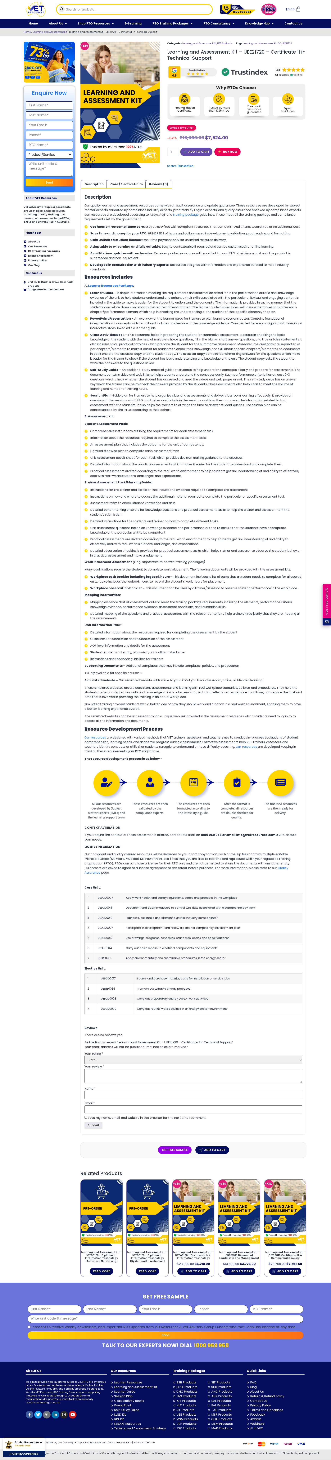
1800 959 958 (211, 1345)
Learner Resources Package (110, 285)
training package (186, 214)
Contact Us (293, 23)
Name (90, 1088)
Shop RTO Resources (94, 23)
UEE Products (224, 43)
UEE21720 (287, 43)
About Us (56, 23)
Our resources (95, 737)
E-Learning (133, 23)
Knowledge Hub (257, 23)
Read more (101, 1271)
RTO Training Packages (170, 23)
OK (279, 43)
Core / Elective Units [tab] (126, 184)
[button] (181, 127)
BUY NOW (230, 151)
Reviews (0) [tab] (158, 184)
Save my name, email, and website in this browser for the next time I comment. (147, 1117)
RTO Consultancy (217, 23)
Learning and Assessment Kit (50, 31)
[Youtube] (72, 1414)
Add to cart (198, 151)
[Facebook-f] (29, 1414)
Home (33, 23)
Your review (94, 1066)
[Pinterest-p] (47, 1414)
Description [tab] (94, 184)
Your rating (93, 1053)
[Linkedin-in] (55, 1414)
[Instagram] (64, 1414)
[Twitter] (38, 1414)
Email (89, 1103)
